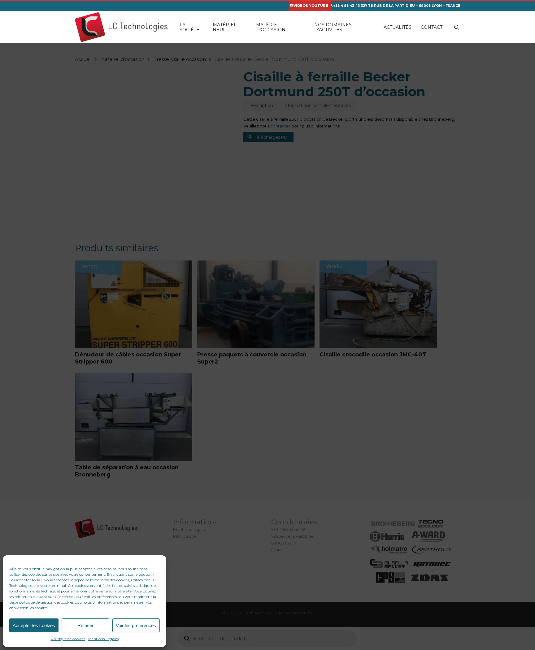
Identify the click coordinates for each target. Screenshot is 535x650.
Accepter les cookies (34, 625)
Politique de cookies (68, 638)
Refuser (85, 625)
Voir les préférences (136, 625)
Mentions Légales (103, 638)
